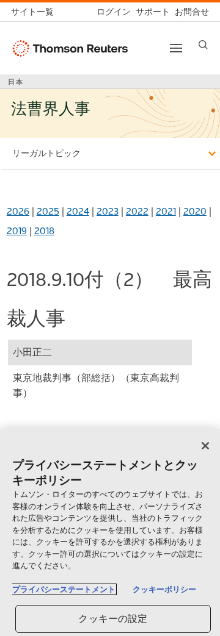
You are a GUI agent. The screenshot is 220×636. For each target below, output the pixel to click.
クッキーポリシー (164, 589)
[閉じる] (205, 445)
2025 (48, 211)
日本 (16, 81)
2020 (195, 211)
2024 (78, 211)
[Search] (203, 44)
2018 (44, 231)
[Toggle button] (176, 48)
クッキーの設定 (112, 618)
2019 (17, 231)
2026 (18, 211)
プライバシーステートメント (64, 589)
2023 (108, 211)
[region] (110, 532)
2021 (166, 211)
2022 (137, 211)
